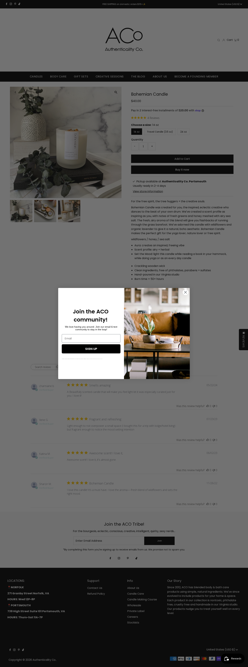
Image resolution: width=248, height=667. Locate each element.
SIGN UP (91, 349)
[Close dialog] (185, 292)
